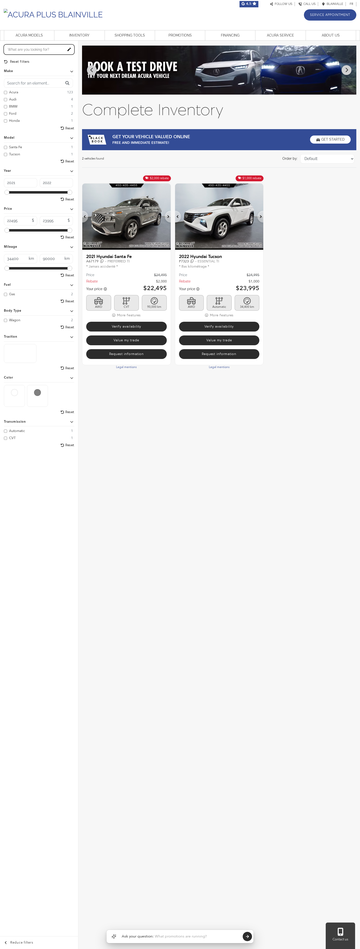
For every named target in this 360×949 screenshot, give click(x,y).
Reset (69, 128)
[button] (85, 216)
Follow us (282, 4)
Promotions (180, 35)
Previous (92, 70)
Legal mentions (126, 367)
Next (346, 70)
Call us (308, 4)
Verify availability (126, 326)
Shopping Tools (130, 35)
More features (128, 315)
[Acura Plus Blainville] (53, 13)
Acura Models (29, 35)
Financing (230, 35)
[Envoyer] (247, 936)
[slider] (6, 192)
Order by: (290, 158)
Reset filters (19, 61)
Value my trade (126, 340)
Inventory (79, 35)
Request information (126, 354)
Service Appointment (330, 15)
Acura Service (280, 35)
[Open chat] (113, 936)
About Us (331, 35)
